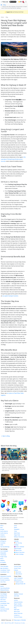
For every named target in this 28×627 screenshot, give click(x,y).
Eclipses (16, 570)
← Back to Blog (5, 436)
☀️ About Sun (17, 572)
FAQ (2, 623)
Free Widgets (3, 594)
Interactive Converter (5, 576)
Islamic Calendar (19, 546)
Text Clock (3, 599)
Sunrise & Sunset (4, 609)
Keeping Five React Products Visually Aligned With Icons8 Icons (12, 514)
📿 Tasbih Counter (18, 582)
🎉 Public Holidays (19, 554)
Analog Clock (3, 596)
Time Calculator (4, 566)
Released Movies (4, 590)
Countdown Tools (4, 572)
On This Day (18, 543)
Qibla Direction (18, 580)
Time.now (4, 2)
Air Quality (3, 562)
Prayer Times (3, 556)
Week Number (17, 548)
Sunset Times (17, 568)
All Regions (3, 541)
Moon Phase (3, 611)
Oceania (2, 535)
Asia (1, 527)
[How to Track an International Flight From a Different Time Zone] (14, 480)
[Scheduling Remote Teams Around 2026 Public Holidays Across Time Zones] (14, 454)
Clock (15, 525)
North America (4, 531)
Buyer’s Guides (18, 604)
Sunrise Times (17, 566)
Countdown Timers (5, 570)
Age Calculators (4, 568)
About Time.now (18, 613)
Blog (4, 5)
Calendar (16, 541)
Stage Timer (17, 535)
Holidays (16, 545)
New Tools (16, 609)
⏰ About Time (18, 550)
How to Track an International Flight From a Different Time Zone (14, 488)
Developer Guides (20, 623)
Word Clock (3, 601)
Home (2, 17)
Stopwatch (16, 529)
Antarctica (2, 537)
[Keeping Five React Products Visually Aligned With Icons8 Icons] (14, 506)
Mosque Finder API (19, 583)
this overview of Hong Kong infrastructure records (13, 159)
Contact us (16, 615)
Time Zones (3, 555)
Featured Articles (18, 602)
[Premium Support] (19, 1)
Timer (15, 531)
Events (2, 586)
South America (4, 533)
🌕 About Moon (18, 574)
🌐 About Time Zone (19, 552)
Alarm (15, 527)
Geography (3, 553)
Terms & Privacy (18, 617)
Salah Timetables (18, 578)
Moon (1, 558)
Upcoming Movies (5, 588)
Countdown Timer (4, 603)
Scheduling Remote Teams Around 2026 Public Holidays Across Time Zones (13, 462)
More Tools (17, 611)
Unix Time (3, 582)
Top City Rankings (4, 546)
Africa (1, 525)
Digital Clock (3, 597)
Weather (2, 560)
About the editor (18, 606)
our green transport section (10, 296)
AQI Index (16, 596)
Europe (2, 529)
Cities (1, 545)
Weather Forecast (18, 594)
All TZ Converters (4, 578)
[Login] (21, 1)
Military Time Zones (19, 537)
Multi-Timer (17, 533)
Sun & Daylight (4, 551)
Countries (2, 543)
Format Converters (5, 580)
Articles (16, 600)
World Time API (9, 623)
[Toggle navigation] (26, 2)
